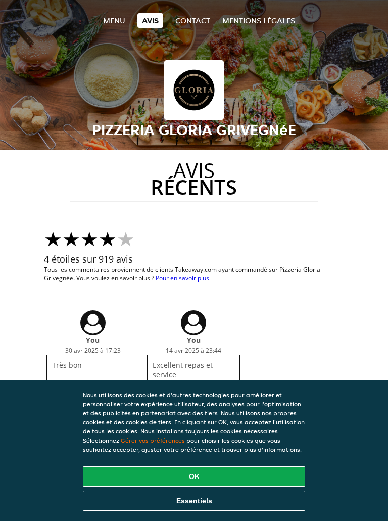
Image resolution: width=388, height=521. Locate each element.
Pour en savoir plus (182, 278)
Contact (192, 20)
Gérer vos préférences (153, 440)
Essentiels (194, 501)
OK (194, 476)
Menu (114, 20)
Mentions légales (258, 20)
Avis (150, 20)
